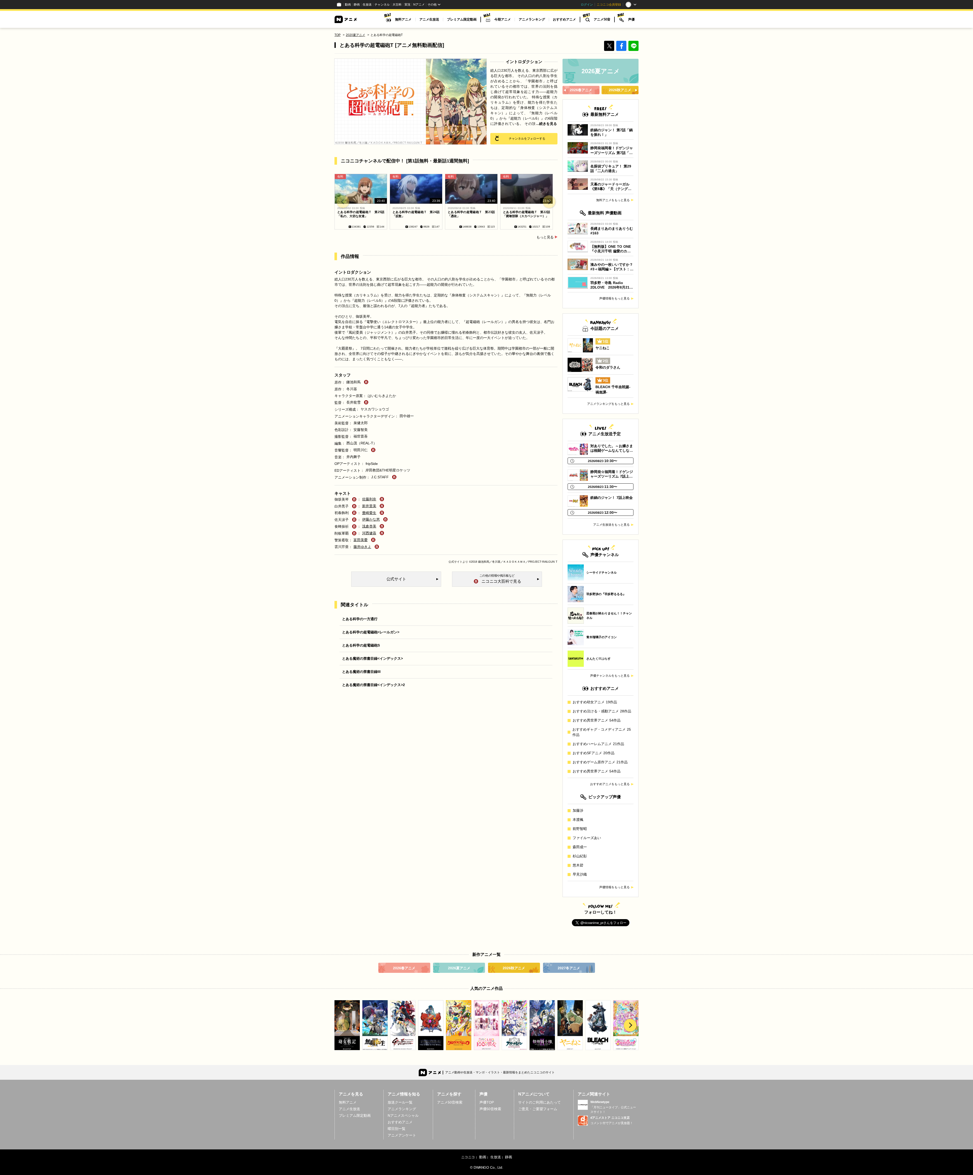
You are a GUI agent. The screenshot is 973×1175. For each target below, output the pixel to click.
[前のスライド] (342, 201)
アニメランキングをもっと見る (608, 404)
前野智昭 (580, 829)
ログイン (587, 4)
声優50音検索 (490, 1109)
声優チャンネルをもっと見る (610, 675)
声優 (631, 19)
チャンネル (382, 4)
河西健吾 (369, 533)
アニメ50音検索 (449, 1102)
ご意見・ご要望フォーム (537, 1109)
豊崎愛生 (369, 513)
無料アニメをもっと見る (613, 200)
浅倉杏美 (369, 526)
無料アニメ (403, 19)
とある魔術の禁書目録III (361, 672)
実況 (407, 4)
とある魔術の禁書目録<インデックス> (372, 658)
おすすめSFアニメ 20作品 (593, 753)
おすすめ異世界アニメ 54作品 (597, 720)
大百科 (397, 4)
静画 (357, 4)
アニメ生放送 (429, 19)
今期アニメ (502, 19)
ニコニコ (468, 1157)
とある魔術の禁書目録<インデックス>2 (373, 685)
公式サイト (455, 561)
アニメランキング (532, 19)
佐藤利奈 (369, 499)
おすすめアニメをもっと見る (610, 784)
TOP (337, 35)
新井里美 (369, 506)
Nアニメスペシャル (403, 1115)
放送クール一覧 (400, 1102)
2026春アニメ (404, 968)
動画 (348, 4)
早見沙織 (580, 874)
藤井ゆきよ (362, 547)
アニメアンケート (402, 1135)
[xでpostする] (609, 46)
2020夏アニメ (355, 35)
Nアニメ (419, 4)
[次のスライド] (549, 201)
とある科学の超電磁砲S (361, 645)
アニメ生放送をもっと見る (611, 524)
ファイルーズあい (587, 838)
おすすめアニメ (564, 19)
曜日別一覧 (396, 1129)
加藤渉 (578, 810)
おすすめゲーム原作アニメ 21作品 (600, 762)
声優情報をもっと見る (614, 298)
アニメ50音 (602, 19)
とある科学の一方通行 (360, 619)
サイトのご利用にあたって (539, 1102)
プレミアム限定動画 (462, 19)
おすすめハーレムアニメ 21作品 (598, 744)
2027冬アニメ (569, 968)
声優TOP (486, 1102)
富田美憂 (360, 540)
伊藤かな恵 (371, 519)
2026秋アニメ (514, 968)
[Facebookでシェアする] (621, 46)
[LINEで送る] (633, 46)
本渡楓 (578, 820)
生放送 (367, 4)
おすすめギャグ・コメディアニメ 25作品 (601, 732)
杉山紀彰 (580, 856)
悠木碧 (578, 865)
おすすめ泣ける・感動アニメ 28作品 (602, 711)
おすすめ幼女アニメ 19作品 (595, 702)
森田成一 (580, 847)
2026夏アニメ (459, 968)
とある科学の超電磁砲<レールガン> (370, 632)
